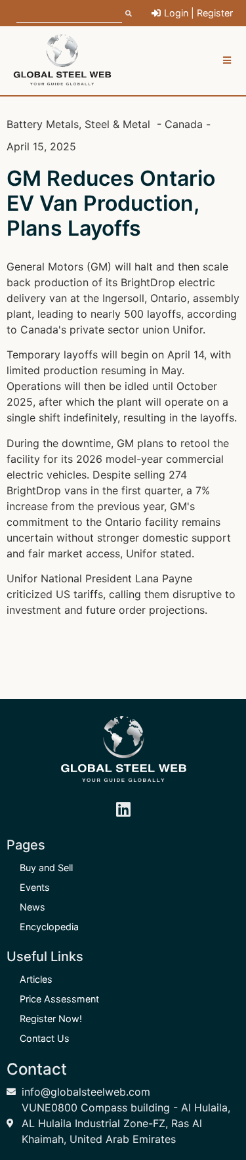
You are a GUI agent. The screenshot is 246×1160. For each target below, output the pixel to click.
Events (35, 887)
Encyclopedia (49, 926)
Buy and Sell (46, 867)
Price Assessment (59, 998)
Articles (36, 979)
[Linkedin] (123, 808)
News (32, 907)
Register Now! (51, 1018)
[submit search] (128, 13)
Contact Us (45, 1038)
